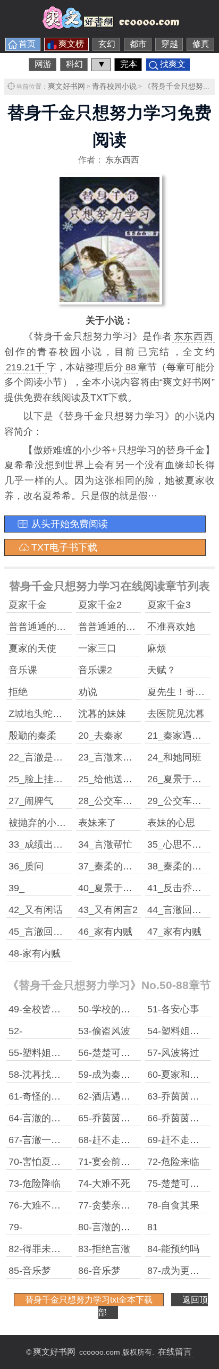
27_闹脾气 (31, 801)
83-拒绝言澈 (104, 1249)
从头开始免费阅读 (69, 524)
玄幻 (106, 43)
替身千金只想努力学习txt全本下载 (89, 1299)
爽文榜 (71, 43)
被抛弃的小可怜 (42, 822)
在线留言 (175, 1351)
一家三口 (97, 648)
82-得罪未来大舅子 (49, 1249)
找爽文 (173, 64)
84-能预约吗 (173, 1249)
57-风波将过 (173, 1052)
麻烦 (156, 648)
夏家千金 (28, 604)
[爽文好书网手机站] (109, 27)
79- (15, 1227)
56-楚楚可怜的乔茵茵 (123, 1052)
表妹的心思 (171, 822)
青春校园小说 (114, 86)
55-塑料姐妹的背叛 (49, 1052)
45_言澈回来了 (40, 931)
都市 (138, 43)
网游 (43, 64)
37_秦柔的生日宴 (114, 866)
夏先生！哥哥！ (180, 692)
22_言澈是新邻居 (45, 757)
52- (15, 1031)
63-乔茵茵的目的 (182, 1096)
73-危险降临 (35, 1183)
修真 (200, 43)
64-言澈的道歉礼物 (49, 1118)
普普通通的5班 (40, 626)
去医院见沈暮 (176, 713)
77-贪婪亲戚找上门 (118, 1205)
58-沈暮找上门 (39, 1074)
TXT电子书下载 (64, 547)
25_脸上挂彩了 (40, 779)
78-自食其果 (173, 1205)
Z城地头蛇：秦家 (45, 713)
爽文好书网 (66, 86)
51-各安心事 (173, 1009)
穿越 (169, 43)
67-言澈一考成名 (44, 1140)
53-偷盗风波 (104, 1031)
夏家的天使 (32, 648)
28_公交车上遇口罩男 (124, 801)
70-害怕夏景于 (39, 1161)
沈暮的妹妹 (102, 713)
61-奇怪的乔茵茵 (44, 1096)
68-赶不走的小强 (113, 1140)
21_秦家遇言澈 (179, 735)
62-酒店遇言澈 (109, 1096)
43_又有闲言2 (108, 910)
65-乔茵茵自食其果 (118, 1118)
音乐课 (23, 670)
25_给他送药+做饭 (117, 779)
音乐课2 (95, 670)
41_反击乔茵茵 (179, 888)
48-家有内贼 (35, 953)
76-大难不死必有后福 (54, 1205)
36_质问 (26, 866)
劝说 (87, 692)
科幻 (74, 64)
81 (152, 1227)
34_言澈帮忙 (105, 844)
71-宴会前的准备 (113, 1161)
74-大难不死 (104, 1183)
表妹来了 (97, 822)
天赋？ (161, 670)
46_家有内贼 (105, 931)
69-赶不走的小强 (182, 1140)
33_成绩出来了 (40, 844)
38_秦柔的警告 (179, 866)
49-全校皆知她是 (44, 1009)
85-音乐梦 (30, 1270)
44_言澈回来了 (179, 910)
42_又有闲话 (36, 910)
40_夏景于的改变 (114, 888)
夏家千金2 (100, 604)
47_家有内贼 (174, 931)
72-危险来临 (173, 1161)
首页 (27, 43)
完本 (128, 64)
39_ (16, 888)
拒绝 (18, 692)
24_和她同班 (174, 757)
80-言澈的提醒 (109, 1227)
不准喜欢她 (171, 626)
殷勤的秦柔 (32, 735)
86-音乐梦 (99, 1270)
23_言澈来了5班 (112, 757)
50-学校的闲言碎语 (118, 1009)
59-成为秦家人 (109, 1074)
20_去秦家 (100, 735)
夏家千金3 (169, 604)
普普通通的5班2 (112, 626)
